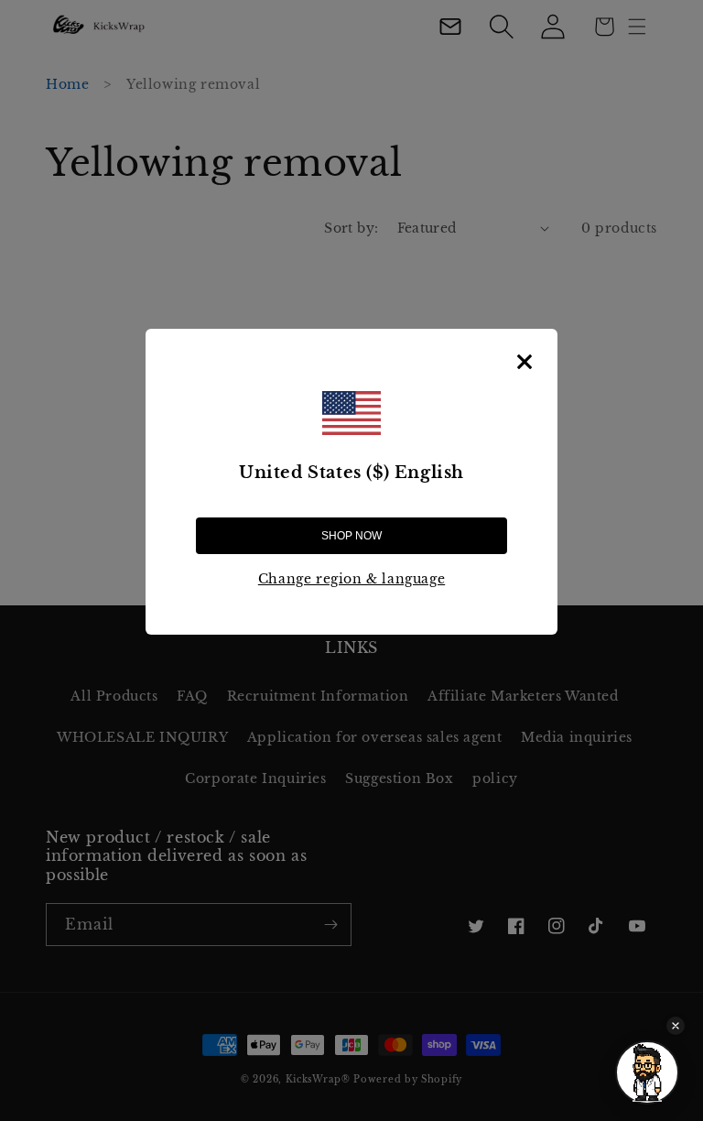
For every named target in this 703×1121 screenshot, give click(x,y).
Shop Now (351, 535)
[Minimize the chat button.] (675, 1026)
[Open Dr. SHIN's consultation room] (647, 1072)
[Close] (524, 362)
